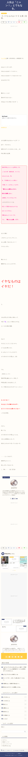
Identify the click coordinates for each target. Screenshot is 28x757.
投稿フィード (6, 742)
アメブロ (3, 58)
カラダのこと (14, 697)
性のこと (14, 704)
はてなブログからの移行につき (10, 674)
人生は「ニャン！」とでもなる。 (14, 5)
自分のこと (14, 711)
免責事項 (19, 753)
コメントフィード (7, 743)
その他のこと (14, 715)
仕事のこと (14, 708)
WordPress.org (7, 745)
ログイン (5, 740)
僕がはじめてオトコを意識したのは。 (12, 687)
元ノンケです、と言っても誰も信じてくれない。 (14, 679)
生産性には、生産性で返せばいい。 (11, 683)
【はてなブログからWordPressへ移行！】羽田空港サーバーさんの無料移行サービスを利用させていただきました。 (14, 669)
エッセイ (14, 718)
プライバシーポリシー (11, 753)
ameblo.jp (4, 127)
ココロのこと (4, 13)
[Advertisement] (14, 41)
